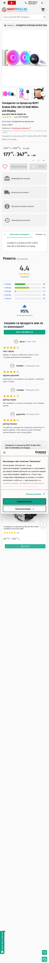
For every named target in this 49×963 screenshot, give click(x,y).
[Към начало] (14, 9)
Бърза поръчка (19, 167)
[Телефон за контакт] (44, 952)
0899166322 (32, 1)
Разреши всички (24, 501)
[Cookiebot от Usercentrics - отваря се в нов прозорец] (35, 452)
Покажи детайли (33, 494)
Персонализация (23, 509)
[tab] (20, 234)
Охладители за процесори (23, 121)
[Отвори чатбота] (44, 959)
